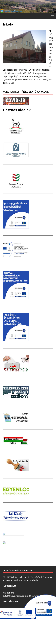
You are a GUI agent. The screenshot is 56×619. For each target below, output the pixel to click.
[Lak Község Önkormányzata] (28, 11)
